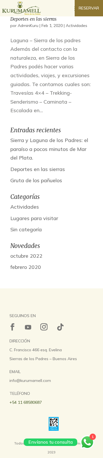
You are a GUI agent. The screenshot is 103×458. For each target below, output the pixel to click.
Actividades (76, 25)
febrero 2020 (25, 267)
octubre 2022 (26, 256)
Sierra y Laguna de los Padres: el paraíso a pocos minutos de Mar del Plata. (49, 149)
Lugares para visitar (34, 218)
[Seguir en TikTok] (60, 327)
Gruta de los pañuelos (36, 180)
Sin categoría (26, 229)
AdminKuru (28, 25)
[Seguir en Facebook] (12, 327)
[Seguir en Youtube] (28, 327)
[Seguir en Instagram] (44, 327)
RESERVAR (89, 8)
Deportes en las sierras (33, 19)
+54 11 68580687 (25, 402)
